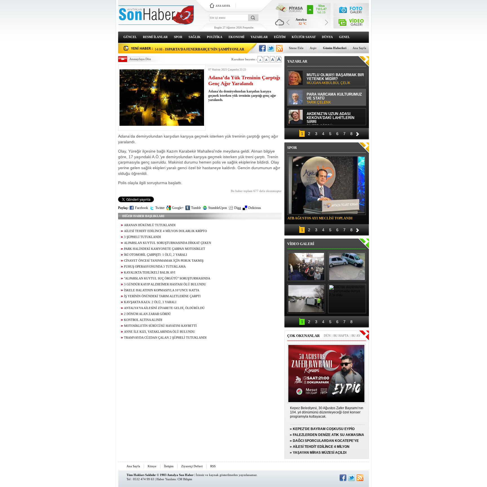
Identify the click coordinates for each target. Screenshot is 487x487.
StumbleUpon (217, 208)
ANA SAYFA (223, 6)
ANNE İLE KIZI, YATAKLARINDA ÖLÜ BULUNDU (159, 331)
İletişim (169, 466)
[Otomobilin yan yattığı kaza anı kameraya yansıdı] (347, 266)
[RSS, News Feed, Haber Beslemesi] (279, 48)
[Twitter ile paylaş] (270, 48)
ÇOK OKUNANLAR (303, 336)
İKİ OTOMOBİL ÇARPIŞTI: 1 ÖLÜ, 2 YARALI (155, 254)
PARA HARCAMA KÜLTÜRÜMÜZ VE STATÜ (334, 98)
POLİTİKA (214, 37)
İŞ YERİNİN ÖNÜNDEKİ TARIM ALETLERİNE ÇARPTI (162, 296)
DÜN (327, 335)
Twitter (160, 208)
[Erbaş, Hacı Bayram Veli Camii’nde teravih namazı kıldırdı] (306, 266)
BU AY (355, 335)
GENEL (344, 37)
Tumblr (196, 208)
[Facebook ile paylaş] (262, 48)
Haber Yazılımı (166, 479)
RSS (213, 466)
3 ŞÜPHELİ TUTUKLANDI (142, 237)
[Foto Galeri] (351, 9)
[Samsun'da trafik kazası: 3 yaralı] (306, 298)
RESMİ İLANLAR (155, 37)
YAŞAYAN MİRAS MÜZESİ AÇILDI (319, 453)
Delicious (254, 208)
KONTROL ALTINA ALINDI (143, 319)
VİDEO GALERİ (300, 244)
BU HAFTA (341, 335)
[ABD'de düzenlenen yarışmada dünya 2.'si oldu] (347, 298)
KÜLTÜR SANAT (304, 37)
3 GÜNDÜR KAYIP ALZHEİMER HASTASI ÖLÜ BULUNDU (165, 284)
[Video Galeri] (351, 21)
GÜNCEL (130, 37)
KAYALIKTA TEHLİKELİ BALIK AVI (149, 272)
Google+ (178, 208)
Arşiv (313, 48)
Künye (152, 466)
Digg (237, 208)
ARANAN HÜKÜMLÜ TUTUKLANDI (150, 225)
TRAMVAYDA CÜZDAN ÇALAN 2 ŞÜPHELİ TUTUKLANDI (165, 337)
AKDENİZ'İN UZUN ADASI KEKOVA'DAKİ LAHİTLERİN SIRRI (330, 118)
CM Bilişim (185, 479)
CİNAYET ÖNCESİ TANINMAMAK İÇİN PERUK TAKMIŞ (163, 260)
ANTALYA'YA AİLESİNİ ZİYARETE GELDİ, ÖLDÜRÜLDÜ (164, 308)
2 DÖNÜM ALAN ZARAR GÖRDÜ (147, 314)
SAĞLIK (195, 37)
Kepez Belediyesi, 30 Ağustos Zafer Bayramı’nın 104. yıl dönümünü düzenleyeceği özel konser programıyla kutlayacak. (326, 412)
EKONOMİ (236, 37)
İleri (357, 133)
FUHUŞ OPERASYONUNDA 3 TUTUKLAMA (155, 266)
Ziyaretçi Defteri (192, 466)
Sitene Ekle (296, 48)
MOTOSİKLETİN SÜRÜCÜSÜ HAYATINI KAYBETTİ (160, 325)
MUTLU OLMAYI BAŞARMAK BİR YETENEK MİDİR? (335, 79)
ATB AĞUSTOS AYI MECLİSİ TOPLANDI (320, 218)
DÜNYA (327, 37)
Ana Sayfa (359, 48)
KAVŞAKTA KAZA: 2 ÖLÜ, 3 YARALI (150, 302)
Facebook (141, 208)
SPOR (178, 37)
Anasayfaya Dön (140, 59)
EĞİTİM (279, 37)
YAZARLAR (259, 37)
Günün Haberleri (334, 48)
